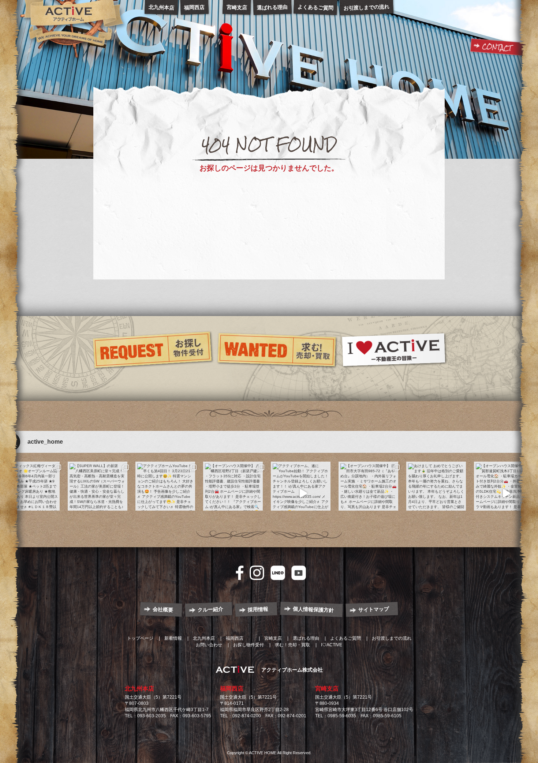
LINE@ (277, 572)
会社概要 (163, 609)
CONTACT (497, 47)
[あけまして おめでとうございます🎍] (436, 493)
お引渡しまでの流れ (391, 638)
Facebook (239, 572)
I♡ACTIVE (331, 644)
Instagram (257, 572)
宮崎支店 (327, 688)
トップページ (140, 638)
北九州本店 (139, 688)
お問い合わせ (209, 644)
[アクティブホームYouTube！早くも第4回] (165, 493)
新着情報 (173, 638)
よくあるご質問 (345, 638)
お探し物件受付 (248, 644)
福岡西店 (231, 688)
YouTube (298, 572)
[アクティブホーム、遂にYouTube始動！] (300, 493)
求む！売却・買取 (292, 644)
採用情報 (258, 609)
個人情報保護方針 (313, 609)
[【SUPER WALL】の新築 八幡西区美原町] (97, 493)
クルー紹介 (211, 609)
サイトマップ (373, 609)
